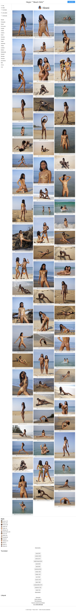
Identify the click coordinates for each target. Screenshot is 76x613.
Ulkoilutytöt (38, 597)
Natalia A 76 (5, 540)
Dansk (2, 24)
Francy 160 (5, 522)
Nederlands (3, 52)
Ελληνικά (3, 26)
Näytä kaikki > (38, 548)
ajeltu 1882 (38, 582)
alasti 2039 (38, 564)
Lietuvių (2, 32)
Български (3, 60)
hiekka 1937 (38, 574)
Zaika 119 (5, 528)
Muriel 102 (5, 535)
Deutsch (2, 54)
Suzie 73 (5, 544)
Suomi (2, 19)
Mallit (3, 7)
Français (3, 58)
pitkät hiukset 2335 (38, 561)
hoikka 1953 (38, 571)
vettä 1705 (38, 590)
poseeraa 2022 (38, 569)
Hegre (38, 604)
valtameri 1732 (38, 587)
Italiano (2, 49)
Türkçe (2, 45)
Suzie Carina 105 (6, 531)
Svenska (3, 37)
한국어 (2, 65)
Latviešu (3, 47)
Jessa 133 (5, 526)
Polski (2, 41)
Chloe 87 (5, 539)
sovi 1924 (38, 577)
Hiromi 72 (5, 546)
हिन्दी (2, 62)
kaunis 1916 (38, 579)
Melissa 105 (5, 530)
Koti (3, 5)
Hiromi (46, 7)
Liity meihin (71, 2)
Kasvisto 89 (5, 537)
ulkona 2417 (38, 558)
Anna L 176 (5, 521)
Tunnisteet (4, 9)
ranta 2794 (38, 553)
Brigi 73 (4, 542)
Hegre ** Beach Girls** (35, 2)
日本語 (2, 30)
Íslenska (2, 56)
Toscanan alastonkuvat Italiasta (38, 602)
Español (2, 39)
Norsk (2, 34)
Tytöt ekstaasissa (38, 601)
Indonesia (3, 43)
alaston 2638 (38, 556)
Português (3, 22)
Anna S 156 (5, 524)
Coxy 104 (5, 533)
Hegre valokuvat (38, 599)
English (2, 28)
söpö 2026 (38, 566)
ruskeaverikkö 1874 (38, 585)
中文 (2, 67)
